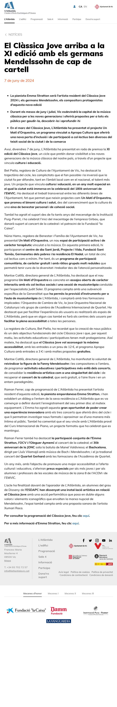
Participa (77, 19)
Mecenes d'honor (32, 593)
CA (80, 6)
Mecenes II (70, 593)
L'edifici (22, 19)
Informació (63, 19)
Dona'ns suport (93, 19)
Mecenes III (88, 593)
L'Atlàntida (9, 19)
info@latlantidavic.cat (16, 570)
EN (85, 6)
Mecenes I (53, 593)
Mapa (7, 560)
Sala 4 (50, 19)
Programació (37, 19)
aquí (86, 516)
